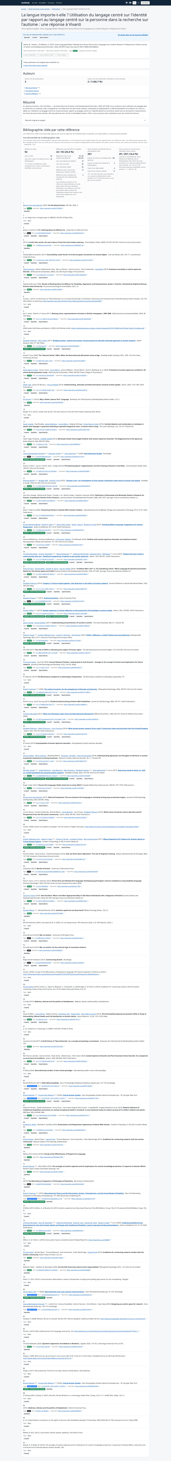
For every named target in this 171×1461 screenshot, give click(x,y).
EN (134, 3)
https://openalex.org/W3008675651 (72, 1230)
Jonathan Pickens (76, 839)
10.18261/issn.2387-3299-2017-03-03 (48, 260)
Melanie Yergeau (29, 598)
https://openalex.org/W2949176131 (68, 1019)
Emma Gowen (28, 987)
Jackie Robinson (45, 770)
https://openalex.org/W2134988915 (75, 704)
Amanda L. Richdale (68, 756)
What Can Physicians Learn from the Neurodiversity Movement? (68, 714)
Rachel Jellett (40, 569)
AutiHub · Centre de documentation (34, 349)
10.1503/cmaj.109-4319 (43, 788)
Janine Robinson (51, 424)
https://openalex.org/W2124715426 (69, 640)
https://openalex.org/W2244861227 (73, 859)
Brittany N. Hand (90, 525)
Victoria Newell (52, 385)
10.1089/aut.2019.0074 (43, 1230)
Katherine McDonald (81, 554)
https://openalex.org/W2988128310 (75, 901)
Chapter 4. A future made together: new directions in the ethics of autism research (75, 583)
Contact (59, 3)
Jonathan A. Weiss (29, 1124)
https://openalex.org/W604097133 (72, 245)
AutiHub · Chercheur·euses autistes (34, 459)
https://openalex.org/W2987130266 (51, 1258)
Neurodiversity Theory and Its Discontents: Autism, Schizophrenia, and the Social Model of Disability (84, 1193)
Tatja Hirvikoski (28, 269)
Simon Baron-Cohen (30, 370)
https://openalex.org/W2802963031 (73, 1130)
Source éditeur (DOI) (46, 55)
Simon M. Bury (28, 569)
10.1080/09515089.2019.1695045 (46, 1270)
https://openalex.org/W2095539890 (77, 471)
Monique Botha (31, 88)
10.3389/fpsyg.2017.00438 (44, 844)
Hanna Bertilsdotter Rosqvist (34, 453)
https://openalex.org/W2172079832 (72, 788)
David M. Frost (54, 480)
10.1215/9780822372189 (43, 601)
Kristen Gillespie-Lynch (46, 635)
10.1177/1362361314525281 (45, 613)
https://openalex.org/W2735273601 (51, 1046)
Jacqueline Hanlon (32, 91)
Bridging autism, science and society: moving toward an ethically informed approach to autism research (94, 341)
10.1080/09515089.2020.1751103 (46, 692)
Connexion (145, 3)
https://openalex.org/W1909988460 (68, 444)
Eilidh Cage (27, 385)
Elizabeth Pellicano (30, 341)
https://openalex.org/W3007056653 (75, 574)
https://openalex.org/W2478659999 (86, 872)
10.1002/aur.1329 (41, 444)
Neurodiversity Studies (93, 453)
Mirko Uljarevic (40, 756)
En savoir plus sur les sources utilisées (133, 35)
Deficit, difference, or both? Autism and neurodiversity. (108, 635)
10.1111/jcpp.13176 (42, 667)
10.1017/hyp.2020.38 (43, 1347)
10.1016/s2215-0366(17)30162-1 (46, 626)
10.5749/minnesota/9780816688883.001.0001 (50, 872)
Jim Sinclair (27, 399)
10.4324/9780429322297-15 (50, 1309)
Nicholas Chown (55, 453)
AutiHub (25, 2)
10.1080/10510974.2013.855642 (46, 471)
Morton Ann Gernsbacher (32, 205)
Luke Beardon (57, 770)
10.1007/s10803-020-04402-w (45, 501)
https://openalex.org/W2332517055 (69, 886)
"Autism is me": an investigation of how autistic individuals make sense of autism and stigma (103, 480)
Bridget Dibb (43, 480)
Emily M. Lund (78, 1223)
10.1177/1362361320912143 (45, 1061)
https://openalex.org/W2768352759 (74, 761)
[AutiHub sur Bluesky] (126, 2)
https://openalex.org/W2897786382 (80, 1086)
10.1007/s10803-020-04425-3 (45, 574)
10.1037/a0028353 (42, 640)
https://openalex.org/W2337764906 (51, 913)
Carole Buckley (67, 812)
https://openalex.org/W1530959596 (79, 319)
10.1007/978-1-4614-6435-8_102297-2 (53, 1386)
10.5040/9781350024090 (43, 1184)
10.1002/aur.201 (41, 346)
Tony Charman (57, 728)
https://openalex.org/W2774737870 (81, 260)
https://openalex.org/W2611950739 (78, 653)
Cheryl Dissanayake (84, 756)
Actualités (42, 3)
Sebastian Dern (95, 554)
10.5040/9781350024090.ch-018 (51, 1199)
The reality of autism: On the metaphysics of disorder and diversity (70, 689)
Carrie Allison (55, 370)
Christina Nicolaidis (30, 554)
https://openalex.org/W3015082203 (75, 1061)
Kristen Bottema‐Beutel (31, 525)
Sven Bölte (99, 269)
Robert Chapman (29, 689)
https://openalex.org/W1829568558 (51, 402)
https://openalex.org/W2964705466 (72, 1184)
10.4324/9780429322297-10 (50, 1295)
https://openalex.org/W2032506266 (67, 346)
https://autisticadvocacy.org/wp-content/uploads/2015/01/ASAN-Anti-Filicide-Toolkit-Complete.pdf (107, 328)
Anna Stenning (70, 453)
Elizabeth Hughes (82, 770)
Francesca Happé (29, 662)
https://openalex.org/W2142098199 (86, 719)
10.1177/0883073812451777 (45, 704)
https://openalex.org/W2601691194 (74, 844)
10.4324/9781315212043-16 (50, 1086)
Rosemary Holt (64, 1014)
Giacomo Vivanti (29, 895)
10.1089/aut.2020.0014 (43, 530)
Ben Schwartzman (91, 839)
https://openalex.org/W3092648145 (78, 486)
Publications (56, 9)
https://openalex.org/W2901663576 (75, 390)
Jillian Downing (69, 770)
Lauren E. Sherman (63, 635)
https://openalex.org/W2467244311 (71, 938)
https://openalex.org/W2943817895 (51, 1157)
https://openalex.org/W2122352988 (75, 613)
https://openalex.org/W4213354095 (72, 963)
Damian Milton (28, 610)
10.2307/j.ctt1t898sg (41, 1411)
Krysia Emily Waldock (46, 1095)
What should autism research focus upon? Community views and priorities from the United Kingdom (108, 728)
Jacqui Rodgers (40, 623)
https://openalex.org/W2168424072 (74, 275)
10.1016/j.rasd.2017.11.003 (45, 761)
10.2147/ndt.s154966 (43, 545)
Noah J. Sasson (77, 525)
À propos (51, 3)
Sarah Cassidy (28, 424)
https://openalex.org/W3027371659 (72, 457)
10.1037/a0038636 (42, 886)
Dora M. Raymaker (46, 554)
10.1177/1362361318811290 (45, 390)
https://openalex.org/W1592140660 (73, 361)
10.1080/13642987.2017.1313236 (46, 653)
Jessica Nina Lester (64, 525)
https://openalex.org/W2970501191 (77, 1115)
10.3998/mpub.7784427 (43, 938)
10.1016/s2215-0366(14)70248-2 (46, 430)
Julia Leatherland (99, 770)
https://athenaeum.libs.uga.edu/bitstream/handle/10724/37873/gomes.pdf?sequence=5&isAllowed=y (61, 974)
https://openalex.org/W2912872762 (51, 1145)
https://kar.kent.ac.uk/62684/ (99, 1240)
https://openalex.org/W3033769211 (80, 1309)
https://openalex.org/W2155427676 (75, 734)
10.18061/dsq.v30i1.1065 (44, 361)
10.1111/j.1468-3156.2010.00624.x (47, 319)
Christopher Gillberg (63, 539)
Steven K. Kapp (47, 525)
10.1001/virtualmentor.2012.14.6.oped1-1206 (50, 719)
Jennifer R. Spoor (52, 569)
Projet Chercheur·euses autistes (39, 9)
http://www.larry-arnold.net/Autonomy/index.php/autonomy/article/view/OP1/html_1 (106, 1331)
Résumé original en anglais (35, 120)
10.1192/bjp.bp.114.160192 (45, 275)
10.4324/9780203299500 (43, 963)
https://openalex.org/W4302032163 (72, 233)
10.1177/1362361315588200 (45, 817)
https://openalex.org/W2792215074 (72, 601)
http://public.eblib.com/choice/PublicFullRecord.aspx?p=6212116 (47, 1358)
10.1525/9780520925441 (43, 233)
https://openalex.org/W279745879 (51, 208)
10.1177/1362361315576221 (45, 559)
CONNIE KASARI (46, 439)
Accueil (34, 3)
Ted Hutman (76, 635)
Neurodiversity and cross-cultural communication (64, 1292)
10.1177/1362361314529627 (45, 734)
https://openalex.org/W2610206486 (78, 776)
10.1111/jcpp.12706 (42, 803)
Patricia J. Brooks (62, 839)
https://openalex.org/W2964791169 (83, 1199)
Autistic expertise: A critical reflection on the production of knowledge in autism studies (77, 610)
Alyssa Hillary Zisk (29, 1292)
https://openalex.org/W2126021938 (77, 430)
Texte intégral (61, 55)
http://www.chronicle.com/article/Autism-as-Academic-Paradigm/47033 (111, 827)
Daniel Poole (50, 1139)
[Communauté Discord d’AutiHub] (130, 2)
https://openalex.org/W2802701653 (70, 545)
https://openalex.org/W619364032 (51, 289)
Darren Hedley (65, 569)
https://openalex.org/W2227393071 (75, 817)
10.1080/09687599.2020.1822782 (46, 486)
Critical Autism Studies (72, 1095)
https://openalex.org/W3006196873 (76, 501)
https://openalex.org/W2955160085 (51, 1172)
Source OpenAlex (30, 55)
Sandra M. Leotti (91, 1223)
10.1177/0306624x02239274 (45, 515)
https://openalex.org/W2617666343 (77, 626)
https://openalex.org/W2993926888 (78, 1270)
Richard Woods (28, 1095)
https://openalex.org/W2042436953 (75, 515)
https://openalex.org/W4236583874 (69, 1411)
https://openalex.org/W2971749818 (78, 692)
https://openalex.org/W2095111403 (75, 559)
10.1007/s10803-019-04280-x (45, 901)
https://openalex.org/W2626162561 (69, 803)
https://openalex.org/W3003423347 (69, 667)
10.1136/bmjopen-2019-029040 (46, 1115)
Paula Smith (75, 1014)
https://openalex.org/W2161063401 (74, 375)
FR (138, 3)
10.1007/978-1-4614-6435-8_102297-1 (53, 1098)
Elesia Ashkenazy (63, 554)
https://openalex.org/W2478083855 (50, 950)
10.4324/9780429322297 (43, 457)
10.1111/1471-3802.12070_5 (45, 589)
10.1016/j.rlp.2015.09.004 (44, 859)
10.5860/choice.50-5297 (43, 245)
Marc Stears (42, 341)
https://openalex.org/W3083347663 (72, 530)
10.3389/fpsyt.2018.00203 (44, 1130)
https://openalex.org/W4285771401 (86, 1098)
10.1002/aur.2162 (41, 1019)
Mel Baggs (106, 554)
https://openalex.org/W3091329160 (70, 1347)
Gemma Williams (31, 94)
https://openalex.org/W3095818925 (86, 1386)
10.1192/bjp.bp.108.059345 (45, 375)
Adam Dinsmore (44, 728)
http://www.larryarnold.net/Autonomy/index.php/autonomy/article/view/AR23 (72, 301)
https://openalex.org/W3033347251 (80, 1295)
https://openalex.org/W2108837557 (75, 589)
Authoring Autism (51, 598)
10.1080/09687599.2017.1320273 (46, 776)
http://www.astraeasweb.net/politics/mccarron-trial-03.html (122, 1319)
